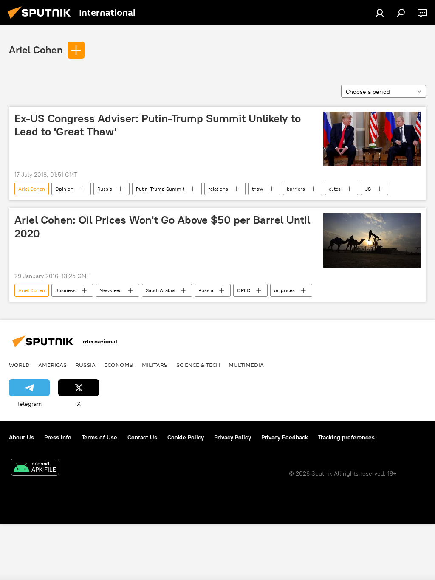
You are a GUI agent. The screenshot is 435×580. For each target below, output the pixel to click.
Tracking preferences (346, 437)
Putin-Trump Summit (160, 189)
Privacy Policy (232, 437)
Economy (118, 365)
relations (218, 189)
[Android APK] (35, 468)
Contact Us (142, 437)
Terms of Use (99, 437)
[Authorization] (379, 12)
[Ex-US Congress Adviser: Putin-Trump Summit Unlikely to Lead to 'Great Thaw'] (372, 139)
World (19, 365)
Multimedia (246, 365)
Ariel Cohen (36, 49)
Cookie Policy (185, 437)
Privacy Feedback (284, 437)
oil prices (284, 290)
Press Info (57, 437)
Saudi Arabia (160, 290)
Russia (104, 189)
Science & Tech (198, 365)
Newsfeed (110, 290)
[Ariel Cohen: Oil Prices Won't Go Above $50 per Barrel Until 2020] (372, 240)
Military (155, 365)
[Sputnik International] (41, 20)
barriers (296, 189)
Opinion (64, 189)
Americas (52, 365)
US (367, 189)
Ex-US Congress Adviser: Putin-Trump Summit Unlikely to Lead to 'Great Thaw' (157, 125)
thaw (257, 189)
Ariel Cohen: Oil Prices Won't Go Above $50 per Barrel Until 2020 (162, 226)
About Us (21, 437)
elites (335, 189)
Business (65, 290)
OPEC (243, 290)
